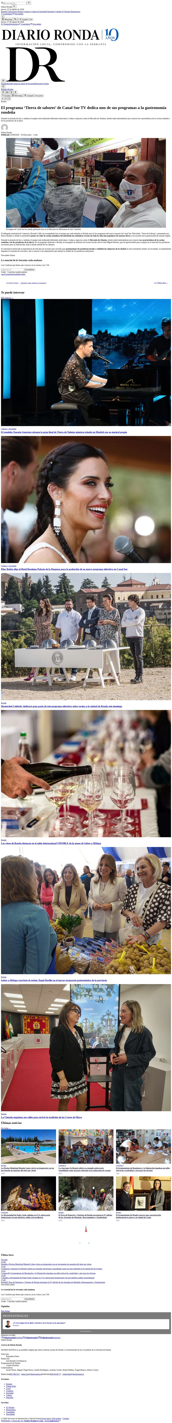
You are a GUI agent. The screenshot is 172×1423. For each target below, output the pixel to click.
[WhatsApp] (7, 92)
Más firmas (5, 1311)
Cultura (9, 1395)
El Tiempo (65, 12)
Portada (4, 12)
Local (8, 1388)
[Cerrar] (14, 6)
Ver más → (165, 1224)
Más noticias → (7, 298)
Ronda (20, 12)
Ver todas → (6, 1128)
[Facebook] (15, 92)
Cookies (65, 1418)
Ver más (4, 1260)
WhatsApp (8, 19)
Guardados (7, 14)
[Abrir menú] (3, 81)
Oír (31, 19)
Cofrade (57, 12)
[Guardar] (3, 92)
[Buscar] (3, 86)
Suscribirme (29, 270)
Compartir (30, 96)
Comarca (26, 12)
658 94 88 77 (55, 1374)
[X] (11, 92)
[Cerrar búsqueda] (29, 3)
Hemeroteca (75, 12)
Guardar (25, 19)
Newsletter (18, 14)
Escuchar (39, 96)
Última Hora (11, 1386)
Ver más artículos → (86, 1331)
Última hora (12, 12)
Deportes (50, 12)
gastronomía (13, 274)
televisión (21, 274)
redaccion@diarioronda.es (31, 1374)
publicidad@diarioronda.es (73, 1374)
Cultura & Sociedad (38, 12)
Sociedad (9, 1393)
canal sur (4, 274)
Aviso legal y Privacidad (51, 1418)
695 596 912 (14, 1374)
